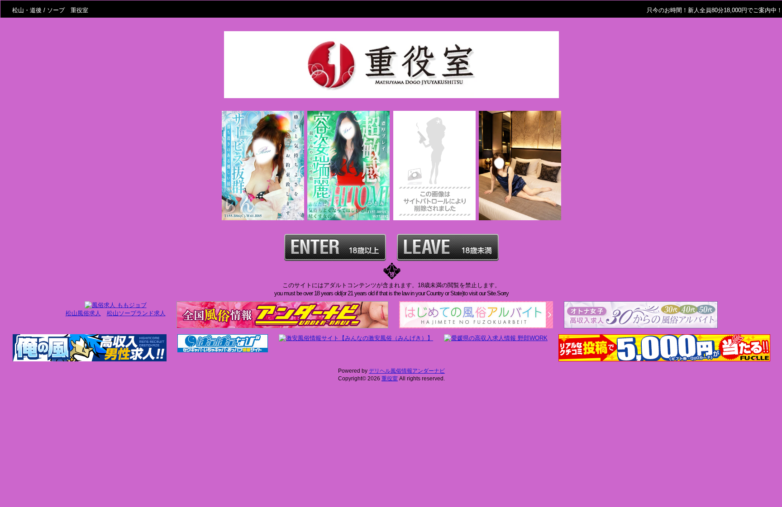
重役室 (389, 378)
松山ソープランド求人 (136, 313)
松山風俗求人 (83, 313)
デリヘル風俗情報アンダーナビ (407, 371)
